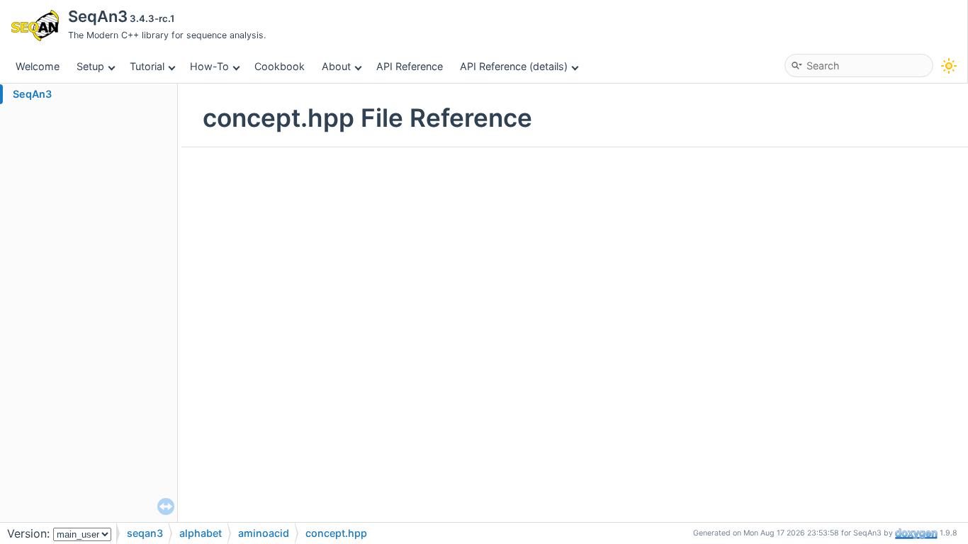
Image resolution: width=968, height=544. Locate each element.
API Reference (409, 66)
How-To (209, 66)
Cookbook (279, 66)
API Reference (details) (514, 66)
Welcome (38, 66)
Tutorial (147, 66)
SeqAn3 (32, 94)
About (336, 66)
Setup (90, 66)
